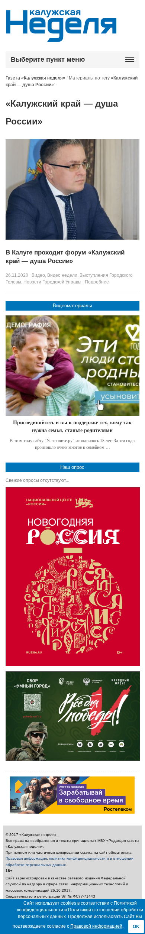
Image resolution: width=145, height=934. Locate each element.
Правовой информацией (96, 926)
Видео (38, 275)
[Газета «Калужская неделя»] (61, 37)
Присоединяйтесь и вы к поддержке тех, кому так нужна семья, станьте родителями (72, 426)
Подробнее (97, 282)
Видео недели (62, 275)
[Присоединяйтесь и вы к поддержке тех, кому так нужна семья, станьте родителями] (72, 365)
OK (136, 926)
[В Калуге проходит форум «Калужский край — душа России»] (72, 238)
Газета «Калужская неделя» (35, 78)
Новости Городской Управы (52, 282)
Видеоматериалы (72, 305)
